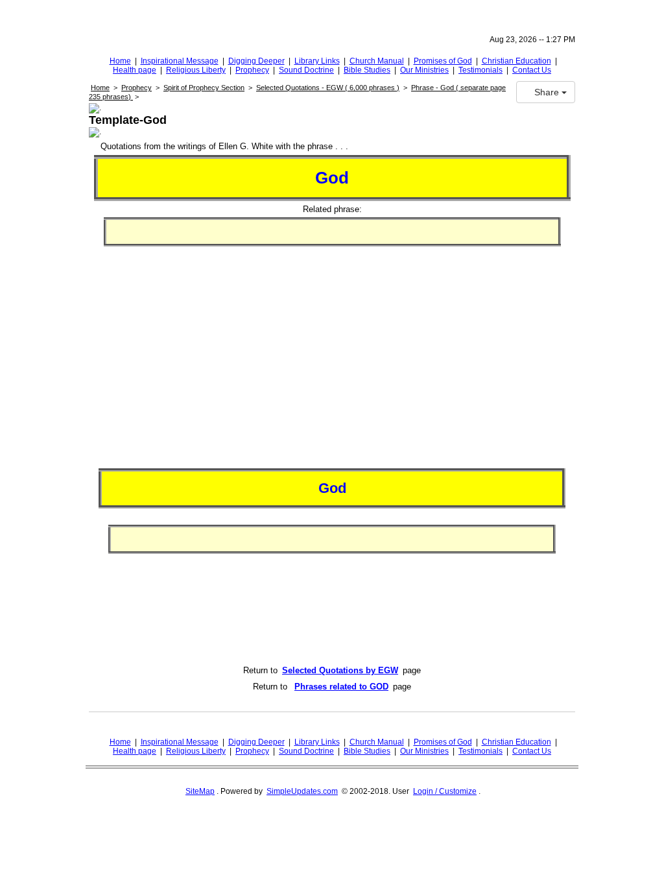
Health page (134, 70)
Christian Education (516, 61)
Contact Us (531, 70)
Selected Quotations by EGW (340, 670)
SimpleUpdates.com (302, 791)
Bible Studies (367, 70)
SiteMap (200, 791)
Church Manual (377, 61)
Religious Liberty (196, 70)
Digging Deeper (256, 61)
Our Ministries (424, 70)
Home (120, 61)
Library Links (317, 61)
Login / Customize (445, 791)
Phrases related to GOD (341, 686)
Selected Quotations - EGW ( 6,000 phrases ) (327, 87)
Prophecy (252, 70)
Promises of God (443, 61)
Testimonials (480, 70)
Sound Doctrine (306, 70)
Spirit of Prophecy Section (203, 87)
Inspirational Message (180, 61)
